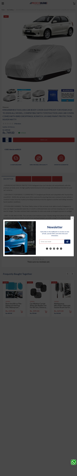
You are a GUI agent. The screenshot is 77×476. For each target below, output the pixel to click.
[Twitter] (54, 249)
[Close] (72, 218)
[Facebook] (47, 249)
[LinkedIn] (58, 249)
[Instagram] (51, 249)
